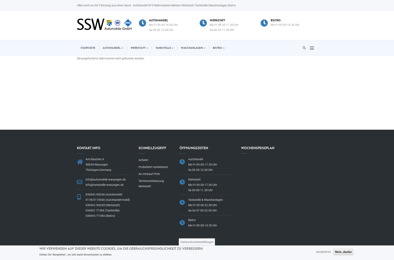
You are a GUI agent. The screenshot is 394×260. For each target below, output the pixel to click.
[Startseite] (104, 24)
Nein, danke (343, 251)
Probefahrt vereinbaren (153, 167)
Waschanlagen (192, 48)
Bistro (217, 48)
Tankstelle (163, 48)
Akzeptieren (323, 251)
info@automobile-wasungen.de (106, 179)
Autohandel (112, 48)
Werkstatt (138, 48)
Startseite (88, 48)
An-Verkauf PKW (149, 174)
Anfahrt (143, 160)
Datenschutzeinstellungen (197, 241)
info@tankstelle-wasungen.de (105, 184)
